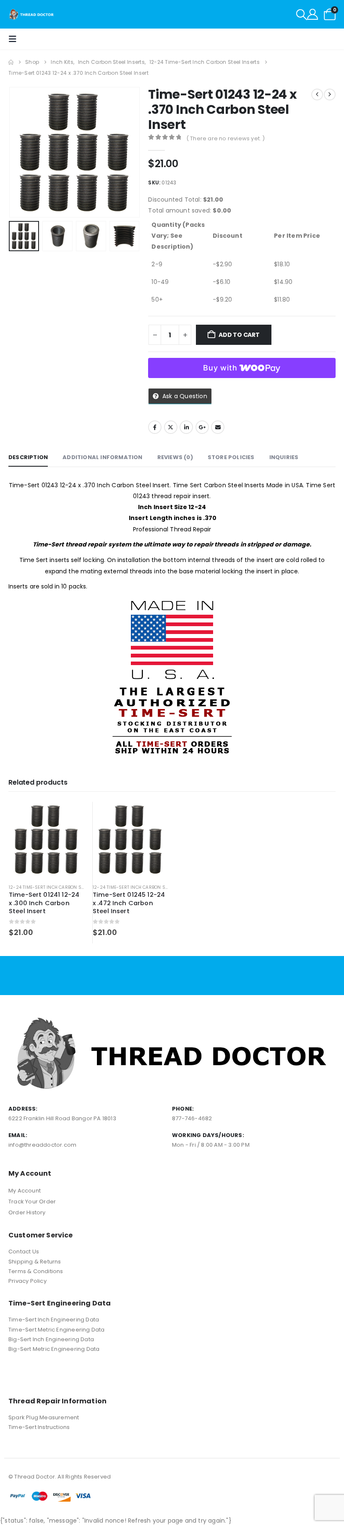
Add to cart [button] (70, 815)
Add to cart (239, 335)
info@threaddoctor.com (42, 1145)
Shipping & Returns (34, 1262)
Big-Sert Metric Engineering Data (53, 1349)
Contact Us (23, 1251)
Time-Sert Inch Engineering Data (53, 1320)
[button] (301, 14)
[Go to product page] (46, 839)
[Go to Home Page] (10, 62)
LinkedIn (186, 427)
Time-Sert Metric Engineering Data (56, 1330)
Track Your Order (32, 1202)
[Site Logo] (31, 14)
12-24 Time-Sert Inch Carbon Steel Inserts (59, 887)
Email (217, 427)
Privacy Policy (27, 1281)
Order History (27, 1212)
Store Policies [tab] (231, 457)
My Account (24, 1191)
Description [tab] (28, 457)
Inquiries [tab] (284, 457)
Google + (202, 427)
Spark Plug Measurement (43, 1417)
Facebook (155, 427)
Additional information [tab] (102, 457)
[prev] (317, 94)
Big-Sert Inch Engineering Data (51, 1339)
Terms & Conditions (35, 1271)
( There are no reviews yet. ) (225, 138)
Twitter (170, 427)
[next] (330, 94)
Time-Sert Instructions (39, 1427)
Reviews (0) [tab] (175, 457)
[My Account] (312, 14)
